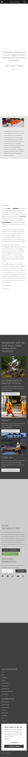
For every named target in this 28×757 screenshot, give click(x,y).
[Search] (24, 2)
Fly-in (3, 718)
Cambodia (12, 69)
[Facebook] (2, 576)
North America (5, 688)
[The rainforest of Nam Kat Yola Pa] (13, 367)
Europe (3, 680)
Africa (3, 672)
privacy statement (14, 567)
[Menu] (2, 2)
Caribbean (4, 677)
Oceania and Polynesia (7, 691)
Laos (16, 69)
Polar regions (5, 694)
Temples (5, 420)
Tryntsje (6, 205)
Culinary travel (5, 704)
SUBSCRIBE (21, 571)
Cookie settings (14, 742)
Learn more (6, 738)
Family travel (5, 713)
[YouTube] (18, 576)
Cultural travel (5, 707)
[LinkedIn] (7, 576)
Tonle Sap (7, 457)
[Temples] (13, 406)
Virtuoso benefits (6, 753)
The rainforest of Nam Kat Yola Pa (11, 382)
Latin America (5, 683)
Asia (3, 675)
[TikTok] (23, 576)
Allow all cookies (14, 746)
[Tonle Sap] (13, 444)
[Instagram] (12, 576)
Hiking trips (5, 721)
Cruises (3, 710)
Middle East (5, 686)
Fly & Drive (4, 715)
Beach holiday (5, 702)
